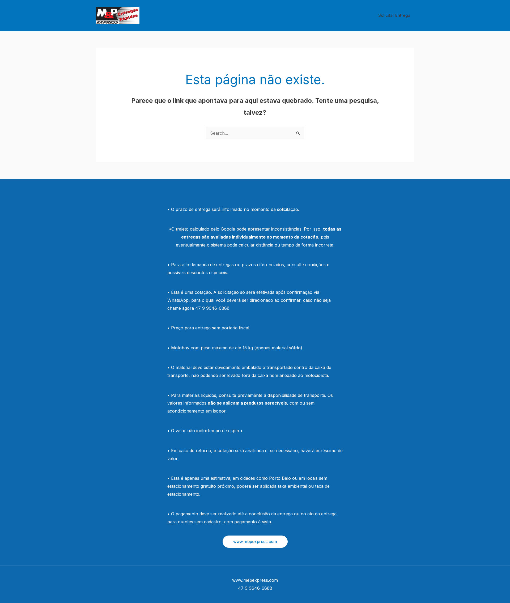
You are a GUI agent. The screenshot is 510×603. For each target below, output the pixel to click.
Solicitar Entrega (394, 15)
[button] (255, 542)
